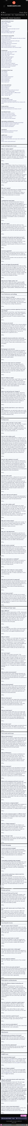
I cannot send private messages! (7, 99)
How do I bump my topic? (5, 67)
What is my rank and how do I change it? (8, 46)
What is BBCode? (4, 71)
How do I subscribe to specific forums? (8, 125)
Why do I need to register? (6, 22)
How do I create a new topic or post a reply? (9, 51)
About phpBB (16, 1062)
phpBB (8, 357)
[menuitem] (4, 13)
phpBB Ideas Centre (8, 1072)
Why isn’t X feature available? (6, 137)
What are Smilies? (4, 74)
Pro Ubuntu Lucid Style (7, 1124)
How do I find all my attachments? (7, 132)
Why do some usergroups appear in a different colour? (11, 92)
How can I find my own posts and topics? (8, 118)
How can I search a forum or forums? (8, 113)
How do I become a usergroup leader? (8, 91)
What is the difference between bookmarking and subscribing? (12, 122)
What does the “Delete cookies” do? (7, 32)
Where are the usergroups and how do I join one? (10, 90)
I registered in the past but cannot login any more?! (10, 28)
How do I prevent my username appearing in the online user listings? (13, 38)
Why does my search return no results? (8, 114)
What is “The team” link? (5, 95)
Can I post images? (4, 75)
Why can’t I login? (4, 27)
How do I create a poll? (5, 55)
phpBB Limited (11, 1059)
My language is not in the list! (6, 42)
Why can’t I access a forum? (6, 59)
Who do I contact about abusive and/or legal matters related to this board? (13, 140)
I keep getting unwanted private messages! (9, 100)
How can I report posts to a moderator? (8, 63)
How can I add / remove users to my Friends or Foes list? (11, 108)
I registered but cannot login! (6, 26)
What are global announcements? (7, 76)
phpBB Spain (23, 1124)
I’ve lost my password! (5, 30)
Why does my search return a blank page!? (8, 115)
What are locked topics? (5, 80)
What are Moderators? (5, 87)
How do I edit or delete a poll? (6, 58)
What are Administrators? (6, 86)
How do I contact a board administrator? (8, 141)
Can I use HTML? (4, 72)
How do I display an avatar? (6, 44)
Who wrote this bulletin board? (6, 136)
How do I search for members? (6, 117)
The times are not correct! (6, 39)
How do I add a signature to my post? (8, 54)
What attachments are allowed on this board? (9, 130)
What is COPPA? (4, 23)
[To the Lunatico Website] (14, 2)
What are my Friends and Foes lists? (7, 107)
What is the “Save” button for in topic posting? (9, 64)
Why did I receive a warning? (6, 62)
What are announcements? (6, 78)
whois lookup (20, 1086)
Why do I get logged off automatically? (8, 31)
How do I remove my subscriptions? (7, 126)
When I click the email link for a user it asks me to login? (11, 47)
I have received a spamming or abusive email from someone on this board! (13, 103)
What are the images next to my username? (9, 43)
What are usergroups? (5, 88)
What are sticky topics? (5, 79)
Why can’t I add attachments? (6, 60)
